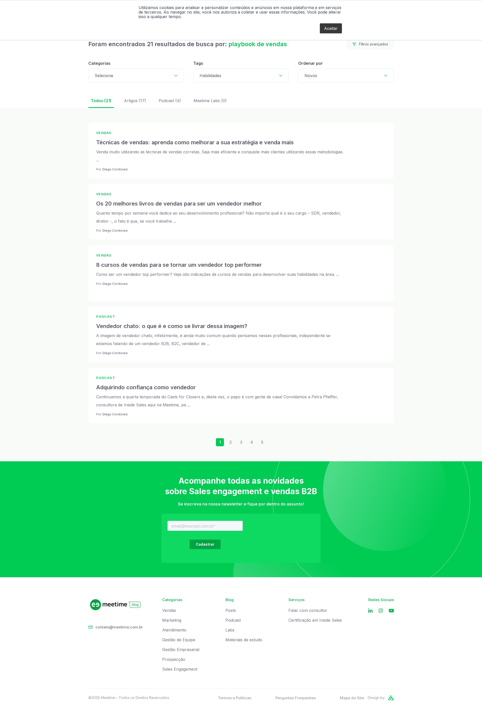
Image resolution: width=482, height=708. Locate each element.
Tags (198, 63)
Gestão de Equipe (178, 639)
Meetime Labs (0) (210, 100)
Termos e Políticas (234, 697)
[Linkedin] (370, 610)
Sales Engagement (179, 669)
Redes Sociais (381, 600)
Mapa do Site (352, 697)
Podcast (233, 620)
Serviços (296, 600)
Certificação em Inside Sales (315, 620)
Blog (229, 600)
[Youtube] (391, 610)
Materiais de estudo (243, 639)
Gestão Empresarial (180, 649)
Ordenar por (310, 63)
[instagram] (381, 610)
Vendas (169, 610)
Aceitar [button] (331, 28)
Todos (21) (101, 100)
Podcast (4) (170, 100)
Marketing (171, 620)
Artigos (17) (135, 100)
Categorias (99, 63)
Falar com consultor (307, 610)
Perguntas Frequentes (295, 697)
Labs (229, 630)
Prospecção (173, 659)
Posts (230, 610)
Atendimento (174, 630)
